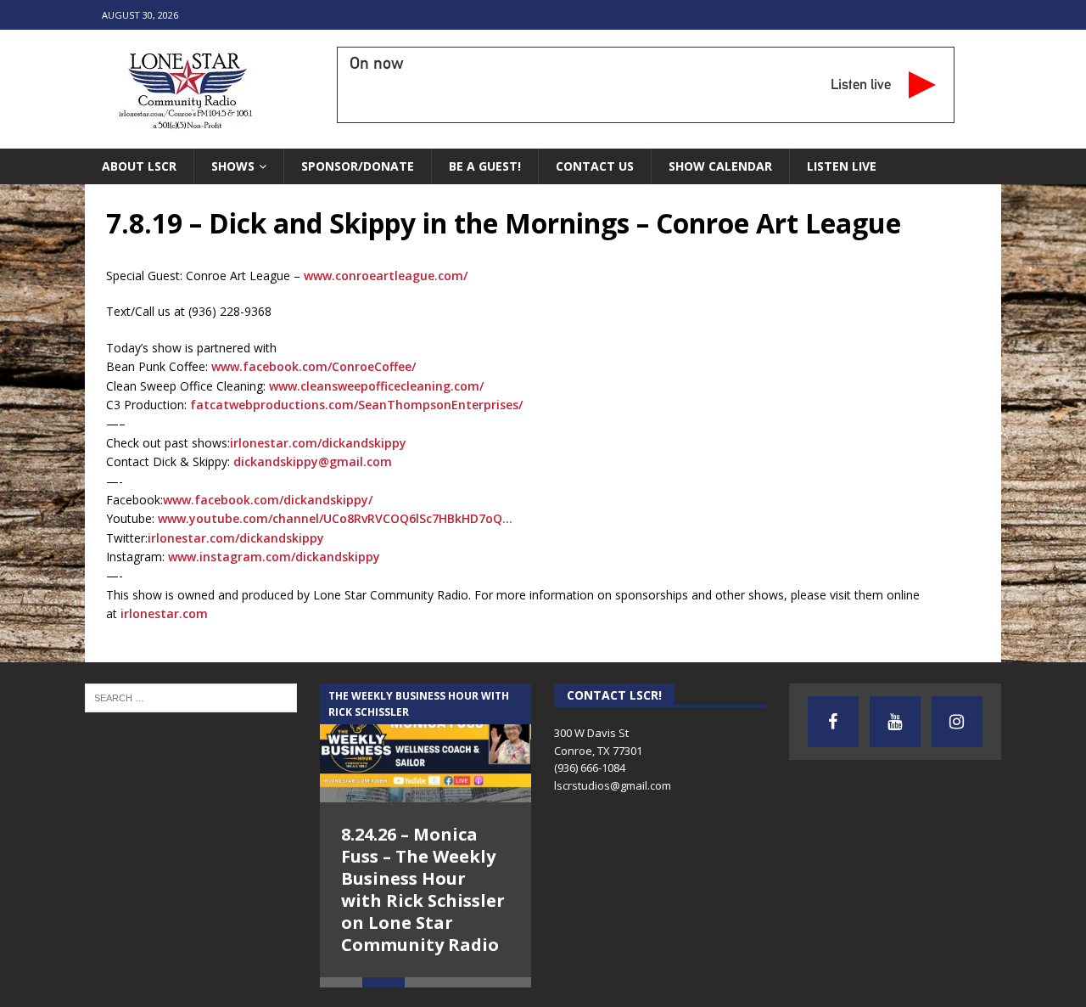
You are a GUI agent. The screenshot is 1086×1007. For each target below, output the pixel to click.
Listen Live (841, 166)
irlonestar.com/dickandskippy (318, 443)
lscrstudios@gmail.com (612, 785)
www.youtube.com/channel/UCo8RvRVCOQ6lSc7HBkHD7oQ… (335, 518)
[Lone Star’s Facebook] (833, 721)
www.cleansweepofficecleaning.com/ (376, 386)
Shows (233, 166)
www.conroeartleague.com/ (385, 275)
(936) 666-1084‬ (589, 767)
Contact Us (595, 166)
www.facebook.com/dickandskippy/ (267, 500)
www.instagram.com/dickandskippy (274, 557)
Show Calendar (720, 166)
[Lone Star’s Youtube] (895, 721)
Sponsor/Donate (357, 166)
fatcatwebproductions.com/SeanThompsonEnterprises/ (356, 405)
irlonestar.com (164, 613)
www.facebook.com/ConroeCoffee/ (313, 366)
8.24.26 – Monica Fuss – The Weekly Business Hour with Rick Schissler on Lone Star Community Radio (423, 889)
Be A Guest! (485, 166)
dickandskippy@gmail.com (312, 461)
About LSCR (139, 166)
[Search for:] (191, 696)
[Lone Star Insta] (957, 721)
